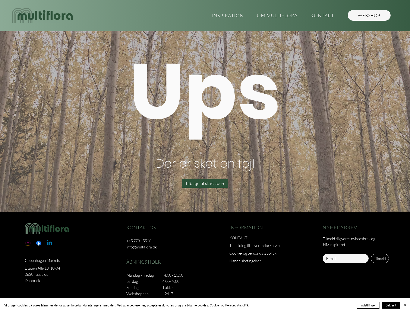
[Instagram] (28, 243)
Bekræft (391, 305)
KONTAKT (238, 237)
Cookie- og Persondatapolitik (229, 305)
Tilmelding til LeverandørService (255, 245)
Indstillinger (368, 305)
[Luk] (404, 305)
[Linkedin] (49, 243)
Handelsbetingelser (245, 260)
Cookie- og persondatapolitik (253, 253)
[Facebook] (38, 243)
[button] (277, 16)
